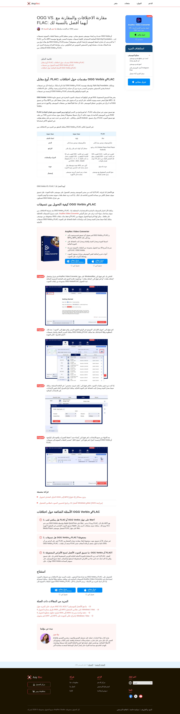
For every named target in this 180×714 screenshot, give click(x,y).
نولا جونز (54, 29)
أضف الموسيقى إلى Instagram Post (139, 69)
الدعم (150, 3)
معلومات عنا (74, 682)
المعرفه (46, 29)
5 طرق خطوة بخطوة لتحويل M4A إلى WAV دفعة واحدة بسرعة (61, 613)
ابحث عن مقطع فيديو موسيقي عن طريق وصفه (139, 60)
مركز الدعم (101, 682)
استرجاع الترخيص (103, 686)
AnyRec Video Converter (69, 213)
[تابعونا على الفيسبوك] (131, 696)
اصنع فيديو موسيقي (135, 64)
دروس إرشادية (102, 691)
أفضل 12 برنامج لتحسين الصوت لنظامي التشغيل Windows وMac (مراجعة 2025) (71, 503)
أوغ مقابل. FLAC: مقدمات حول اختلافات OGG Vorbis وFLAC (62, 62)
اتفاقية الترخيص (122, 709)
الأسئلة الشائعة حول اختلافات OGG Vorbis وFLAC (58, 68)
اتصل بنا (72, 686)
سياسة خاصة (134, 709)
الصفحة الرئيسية (100, 665)
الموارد (139, 3)
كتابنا (71, 691)
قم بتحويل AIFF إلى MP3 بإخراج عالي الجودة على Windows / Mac (63, 616)
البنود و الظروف (146, 709)
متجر (116, 3)
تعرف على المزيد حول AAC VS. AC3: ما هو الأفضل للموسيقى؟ (62, 606)
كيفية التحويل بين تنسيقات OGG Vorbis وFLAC (57, 65)
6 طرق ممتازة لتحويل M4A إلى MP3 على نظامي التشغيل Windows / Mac (66, 610)
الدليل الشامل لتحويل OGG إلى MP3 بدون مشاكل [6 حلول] (62, 497)
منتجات (127, 3)
